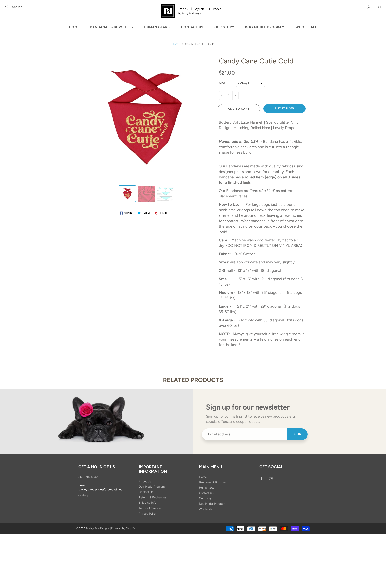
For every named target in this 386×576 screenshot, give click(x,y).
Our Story (224, 27)
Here (85, 495)
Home (74, 27)
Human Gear (156, 27)
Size (222, 83)
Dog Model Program (265, 27)
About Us (145, 481)
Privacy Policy (148, 513)
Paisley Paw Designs (97, 528)
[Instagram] (270, 478)
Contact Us (192, 27)
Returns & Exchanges (152, 497)
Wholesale (306, 27)
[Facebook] (261, 478)
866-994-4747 (88, 477)
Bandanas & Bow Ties (111, 27)
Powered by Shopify (123, 528)
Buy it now (284, 108)
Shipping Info (147, 503)
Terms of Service (150, 508)
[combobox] (250, 83)
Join (298, 434)
